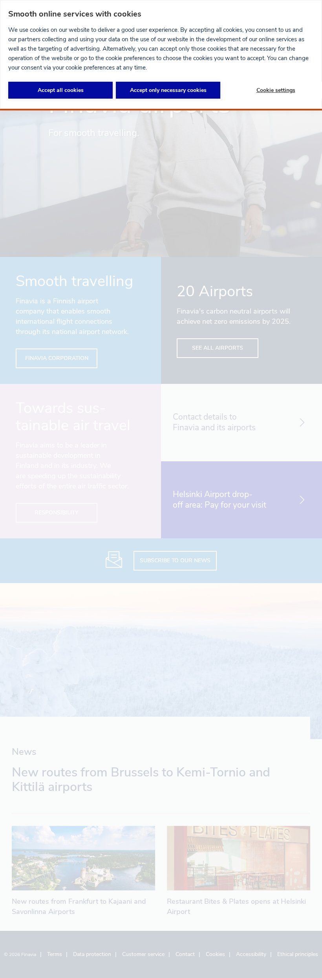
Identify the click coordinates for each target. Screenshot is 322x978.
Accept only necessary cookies (168, 90)
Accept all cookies (61, 90)
